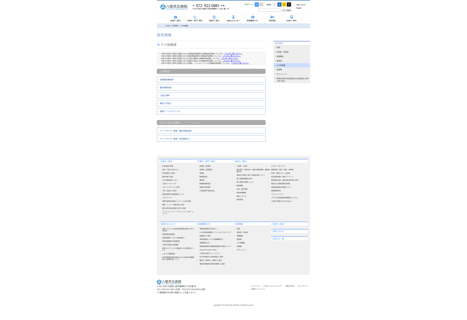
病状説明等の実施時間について (173, 194)
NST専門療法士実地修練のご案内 (211, 256)
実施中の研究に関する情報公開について (251, 175)
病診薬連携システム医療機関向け (211, 239)
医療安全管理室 (205, 187)
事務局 (201, 180)
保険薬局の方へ (205, 242)
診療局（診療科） (205, 166)
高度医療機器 (241, 192)
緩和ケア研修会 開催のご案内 (211, 260)
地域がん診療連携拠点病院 (280, 183)
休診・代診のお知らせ (170, 169)
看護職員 (280, 56)
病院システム (241, 196)
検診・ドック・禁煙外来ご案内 (173, 204)
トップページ (255, 286)
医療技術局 (203, 176)
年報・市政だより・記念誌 (280, 173)
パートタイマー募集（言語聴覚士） (175, 138)
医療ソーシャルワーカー (170, 111)
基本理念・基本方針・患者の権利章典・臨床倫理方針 (253, 170)
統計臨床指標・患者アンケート (282, 176)
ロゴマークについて (278, 166)
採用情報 (272, 20)
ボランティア (282, 74)
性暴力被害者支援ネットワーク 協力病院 (176, 201)
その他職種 (281, 65)
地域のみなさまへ (233, 20)
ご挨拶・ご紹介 (242, 166)
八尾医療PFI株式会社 (206, 190)
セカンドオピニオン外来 (171, 187)
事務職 (279, 69)
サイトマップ (302, 286)
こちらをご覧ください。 (233, 53)
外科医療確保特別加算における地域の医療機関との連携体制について (178, 258)
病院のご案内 (214, 20)
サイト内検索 (286, 10)
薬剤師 (279, 61)
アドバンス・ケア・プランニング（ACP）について (178, 212)
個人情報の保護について (245, 182)
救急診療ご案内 (167, 176)
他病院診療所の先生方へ (208, 228)
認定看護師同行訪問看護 (171, 241)
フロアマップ (167, 197)
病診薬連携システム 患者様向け (173, 238)
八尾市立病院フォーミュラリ (210, 253)
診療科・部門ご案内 (194, 20)
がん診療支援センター (170, 180)
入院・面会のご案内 (169, 190)
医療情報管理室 (205, 183)
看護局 (201, 173)
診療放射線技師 (167, 79)
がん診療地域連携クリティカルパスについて (215, 232)
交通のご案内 (291, 20)
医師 (278, 47)
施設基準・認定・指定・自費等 (282, 169)
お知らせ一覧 (278, 238)
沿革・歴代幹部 (242, 189)
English (298, 8)
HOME (168, 26)
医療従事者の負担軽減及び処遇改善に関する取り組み (293, 79)
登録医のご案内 (205, 236)
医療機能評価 (276, 190)
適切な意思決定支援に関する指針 (174, 208)
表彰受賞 (240, 199)
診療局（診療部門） (206, 169)
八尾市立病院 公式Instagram (281, 201)
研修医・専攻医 (283, 52)
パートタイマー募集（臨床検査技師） (176, 130)
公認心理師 (165, 95)
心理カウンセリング (169, 183)
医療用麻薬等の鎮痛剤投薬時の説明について (215, 246)
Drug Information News (208, 250)
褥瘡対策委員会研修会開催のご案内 (212, 264)
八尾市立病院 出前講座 (170, 244)
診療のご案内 (175, 20)
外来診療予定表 (167, 166)
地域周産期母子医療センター (281, 187)
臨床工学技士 (166, 103)
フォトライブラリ (277, 194)
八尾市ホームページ (258, 289)
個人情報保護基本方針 (244, 178)
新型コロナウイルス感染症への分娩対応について (178, 249)
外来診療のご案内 (168, 173)
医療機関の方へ (253, 20)
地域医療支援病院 (168, 234)
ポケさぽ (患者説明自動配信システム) (284, 197)
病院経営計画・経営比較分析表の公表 (284, 180)
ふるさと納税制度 (168, 253)
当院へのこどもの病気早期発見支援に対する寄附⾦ (178, 229)
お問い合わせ (301, 5)
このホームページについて (272, 286)
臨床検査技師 (166, 87)
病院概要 (240, 185)
